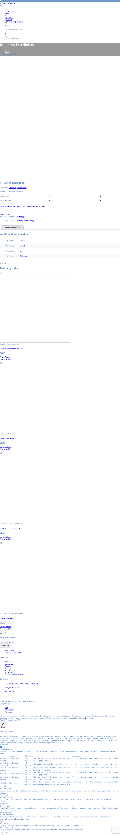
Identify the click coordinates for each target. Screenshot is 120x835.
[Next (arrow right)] (3, 834)
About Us (8, 9)
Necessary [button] (4, 745)
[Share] (3, 832)
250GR (22, 246)
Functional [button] (4, 786)
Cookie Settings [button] (6, 720)
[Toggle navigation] (1, 5)
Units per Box (5, 201)
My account (9, 18)
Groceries (12, 188)
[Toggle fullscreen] (6, 832)
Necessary (6, 747)
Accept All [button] (16, 720)
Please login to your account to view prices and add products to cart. (22, 206)
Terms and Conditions (13, 653)
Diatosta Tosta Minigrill (8, 618)
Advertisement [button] (5, 812)
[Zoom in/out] (8, 832)
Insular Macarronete (7, 438)
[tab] (12, 227)
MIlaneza (23, 256)
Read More (88, 718)
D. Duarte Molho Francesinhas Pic (11, 348)
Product (7, 53)
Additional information (12, 227)
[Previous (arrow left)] (1, 834)
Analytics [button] (3, 804)
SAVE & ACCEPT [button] (7, 828)
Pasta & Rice (21, 188)
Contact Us (9, 11)
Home (7, 50)
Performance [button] (4, 795)
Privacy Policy (10, 650)
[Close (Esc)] (1, 832)
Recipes (8, 15)
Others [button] (2, 821)
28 (21, 251)
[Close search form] (6, 36)
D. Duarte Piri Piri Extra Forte (10, 528)
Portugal (22, 217)
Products (8, 13)
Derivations (4, 197)
